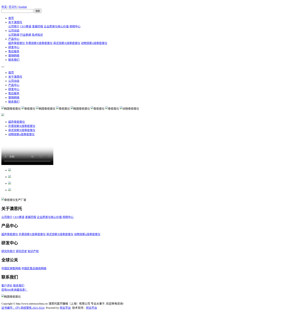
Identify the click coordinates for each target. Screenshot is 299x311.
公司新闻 (13, 34)
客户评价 (6, 285)
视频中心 (74, 26)
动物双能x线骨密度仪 (94, 43)
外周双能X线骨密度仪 (39, 43)
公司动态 (13, 30)
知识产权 (33, 251)
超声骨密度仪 (16, 43)
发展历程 (37, 26)
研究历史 (21, 251)
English (23, 6)
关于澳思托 (15, 22)
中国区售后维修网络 (33, 268)
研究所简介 (8, 251)
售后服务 (13, 51)
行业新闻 (25, 34)
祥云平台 (65, 307)
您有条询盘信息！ (14, 289)
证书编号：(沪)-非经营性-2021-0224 (22, 307)
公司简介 (13, 26)
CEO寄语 (25, 26)
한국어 (13, 6)
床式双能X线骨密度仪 (66, 43)
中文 (4, 6)
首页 (11, 18)
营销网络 (13, 55)
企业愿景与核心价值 (56, 26)
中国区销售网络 (11, 268)
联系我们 (13, 59)
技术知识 (37, 34)
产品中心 (13, 38)
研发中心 (13, 47)
